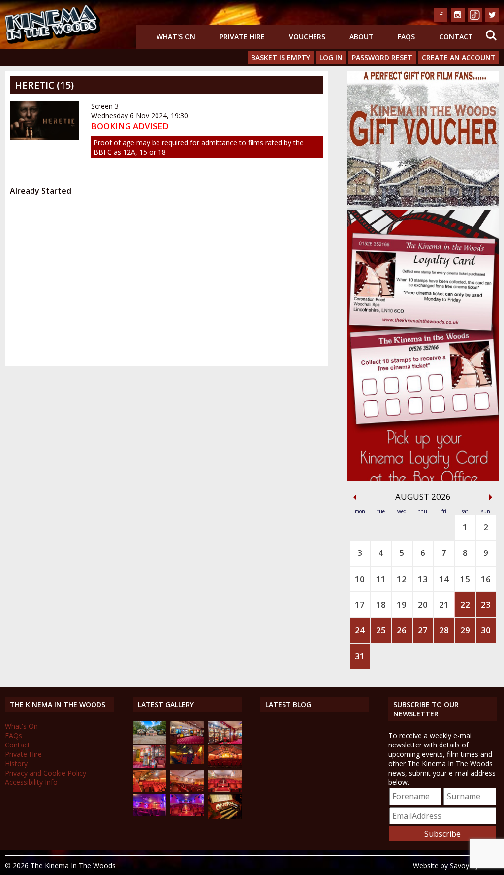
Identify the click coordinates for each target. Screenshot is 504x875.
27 (423, 630)
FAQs (406, 36)
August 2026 (423, 496)
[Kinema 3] (149, 813)
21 (444, 604)
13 (423, 578)
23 (486, 604)
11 (381, 578)
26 (402, 630)
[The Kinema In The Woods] (149, 740)
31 (360, 656)
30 (486, 630)
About (361, 36)
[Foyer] (187, 740)
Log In (331, 57)
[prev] (354, 497)
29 (465, 630)
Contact (456, 36)
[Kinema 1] (187, 761)
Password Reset (382, 57)
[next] (490, 497)
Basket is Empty (280, 57)
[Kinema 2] (187, 789)
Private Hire (242, 36)
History (16, 763)
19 (402, 604)
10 (360, 578)
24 (360, 630)
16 (486, 578)
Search (491, 29)
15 (465, 578)
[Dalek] (149, 765)
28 (444, 630)
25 (381, 630)
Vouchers (307, 36)
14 (444, 578)
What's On (176, 36)
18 (381, 604)
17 (360, 604)
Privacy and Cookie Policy (45, 773)
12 (402, 578)
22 (465, 604)
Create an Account (459, 57)
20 (423, 604)
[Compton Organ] (224, 816)
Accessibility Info (31, 782)
